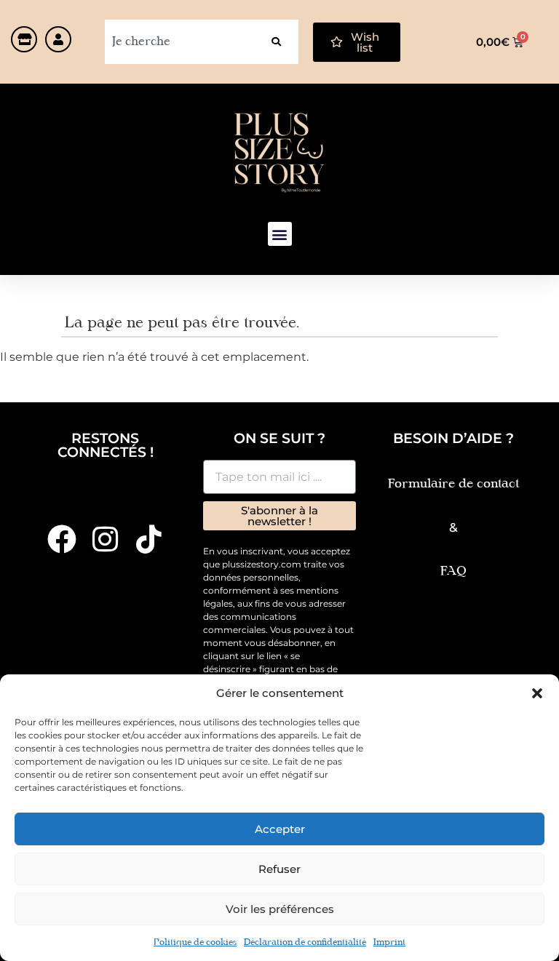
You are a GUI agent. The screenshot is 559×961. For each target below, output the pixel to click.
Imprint (389, 942)
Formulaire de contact (453, 484)
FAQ (453, 571)
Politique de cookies (195, 942)
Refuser (279, 869)
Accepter (280, 829)
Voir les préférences (280, 909)
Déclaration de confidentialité (305, 942)
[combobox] (179, 42)
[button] (537, 693)
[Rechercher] (276, 42)
